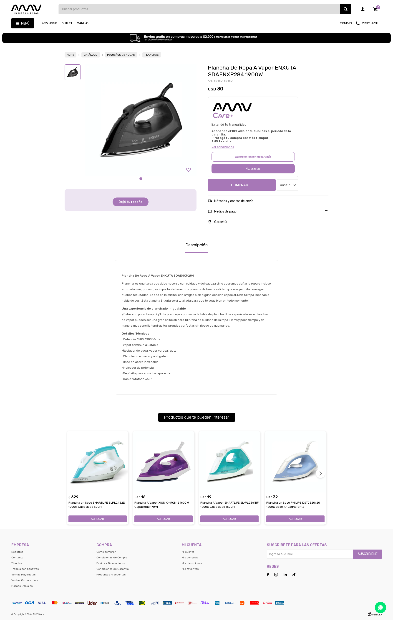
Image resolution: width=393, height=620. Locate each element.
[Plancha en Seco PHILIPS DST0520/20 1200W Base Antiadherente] (295, 461)
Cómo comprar (106, 551)
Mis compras (190, 557)
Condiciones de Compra (112, 557)
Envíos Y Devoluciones (111, 563)
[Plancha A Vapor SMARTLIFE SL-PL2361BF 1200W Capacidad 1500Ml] (229, 461)
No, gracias (253, 168)
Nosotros (17, 551)
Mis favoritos (190, 568)
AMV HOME (49, 23)
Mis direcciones (192, 563)
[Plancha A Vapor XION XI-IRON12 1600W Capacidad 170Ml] (163, 461)
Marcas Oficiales (22, 586)
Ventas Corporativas (24, 580)
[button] (345, 9)
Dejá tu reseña (130, 202)
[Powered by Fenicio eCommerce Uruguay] (375, 614)
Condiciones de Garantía (112, 568)
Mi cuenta (188, 551)
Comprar (239, 185)
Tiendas (346, 23)
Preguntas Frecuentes (111, 574)
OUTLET (67, 23)
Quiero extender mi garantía (253, 156)
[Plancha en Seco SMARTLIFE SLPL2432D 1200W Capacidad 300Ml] (97, 461)
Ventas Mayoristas (23, 574)
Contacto (17, 557)
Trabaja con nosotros (25, 568)
